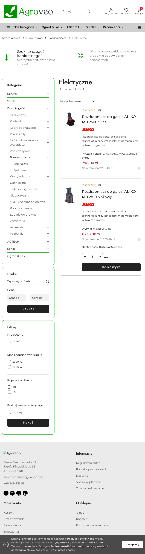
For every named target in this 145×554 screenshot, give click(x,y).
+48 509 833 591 (15, 483)
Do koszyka (111, 267)
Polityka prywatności (91, 469)
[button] (113, 27)
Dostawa (82, 475)
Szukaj (28, 309)
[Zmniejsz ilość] (84, 256)
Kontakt (82, 519)
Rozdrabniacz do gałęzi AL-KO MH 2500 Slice (109, 119)
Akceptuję (132, 544)
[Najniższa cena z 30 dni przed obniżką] (139, 168)
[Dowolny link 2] (18, 493)
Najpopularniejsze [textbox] (70, 101)
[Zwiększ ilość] (100, 256)
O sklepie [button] (83, 503)
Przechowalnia (14, 519)
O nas (80, 512)
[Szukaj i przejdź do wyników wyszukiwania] (88, 11)
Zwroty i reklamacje (90, 488)
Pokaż (28, 422)
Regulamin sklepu (89, 463)
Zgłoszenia (11, 531)
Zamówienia (12, 525)
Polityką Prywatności (81, 538)
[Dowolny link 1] (12, 493)
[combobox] (77, 101)
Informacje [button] (84, 453)
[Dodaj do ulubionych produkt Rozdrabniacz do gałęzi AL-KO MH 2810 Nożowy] (73, 186)
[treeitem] (28, 93)
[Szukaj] (47, 282)
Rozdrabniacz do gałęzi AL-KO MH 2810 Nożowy (109, 194)
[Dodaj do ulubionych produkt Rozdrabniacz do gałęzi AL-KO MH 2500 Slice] (73, 112)
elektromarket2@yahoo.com (24, 477)
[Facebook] (6, 493)
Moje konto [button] (12, 503)
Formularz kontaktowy (92, 525)
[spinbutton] (92, 256)
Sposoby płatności (89, 482)
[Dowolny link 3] (25, 493)
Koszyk (9, 512)
